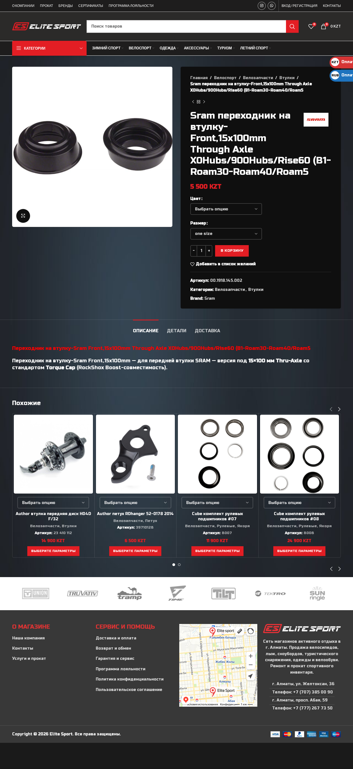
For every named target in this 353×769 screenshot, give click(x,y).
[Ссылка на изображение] (302, 628)
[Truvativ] (35, 593)
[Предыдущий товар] (193, 102)
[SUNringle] (270, 593)
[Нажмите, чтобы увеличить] (23, 216)
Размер (198, 223)
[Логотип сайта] (46, 26)
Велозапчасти (258, 78)
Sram (209, 298)
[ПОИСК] (292, 26)
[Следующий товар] (204, 102)
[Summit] (317, 593)
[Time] (129, 593)
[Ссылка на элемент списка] (51, 638)
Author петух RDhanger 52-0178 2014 (135, 513)
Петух (151, 521)
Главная (199, 78)
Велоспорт (225, 78)
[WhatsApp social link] (272, 6)
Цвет (195, 198)
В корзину (232, 250)
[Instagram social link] (262, 6)
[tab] (146, 328)
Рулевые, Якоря (233, 526)
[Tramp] (82, 593)
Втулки (287, 78)
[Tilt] (176, 593)
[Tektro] (223, 593)
